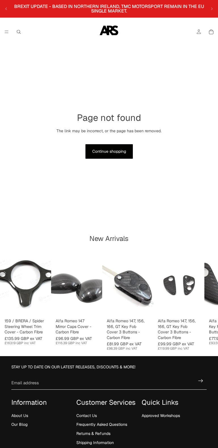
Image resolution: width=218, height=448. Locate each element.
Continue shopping (109, 151)
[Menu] (6, 31)
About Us (19, 415)
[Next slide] (212, 9)
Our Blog (19, 424)
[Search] (18, 32)
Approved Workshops (161, 415)
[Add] (93, 307)
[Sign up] (201, 381)
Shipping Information (95, 442)
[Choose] (42, 307)
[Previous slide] (6, 9)
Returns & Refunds (93, 433)
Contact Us (86, 415)
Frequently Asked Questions (101, 424)
